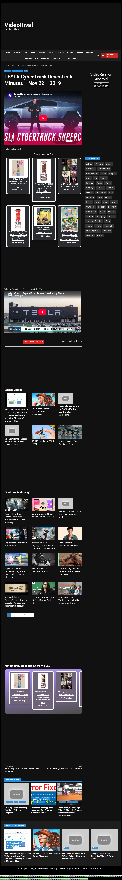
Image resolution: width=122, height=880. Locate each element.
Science (42, 52)
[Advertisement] (86, 25)
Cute (88, 178)
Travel (98, 226)
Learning (60, 52)
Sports (112, 216)
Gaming (80, 52)
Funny (33, 52)
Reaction (112, 207)
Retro (102, 211)
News (75, 58)
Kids (111, 192)
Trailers (17, 52)
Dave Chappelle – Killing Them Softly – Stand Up (22, 769)
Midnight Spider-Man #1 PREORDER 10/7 (69, 185)
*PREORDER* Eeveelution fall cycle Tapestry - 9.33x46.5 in (18, 182)
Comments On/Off (33, 341)
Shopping (101, 216)
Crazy (103, 173)
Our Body (90, 207)
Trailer (89, 226)
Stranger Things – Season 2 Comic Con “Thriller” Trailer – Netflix (16, 441)
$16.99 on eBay (44, 197)
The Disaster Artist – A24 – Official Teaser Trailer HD (43, 600)
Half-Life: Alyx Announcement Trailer (64, 767)
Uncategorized (93, 230)
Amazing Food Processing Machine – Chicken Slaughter (16, 794)
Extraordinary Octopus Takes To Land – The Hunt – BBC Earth (70, 571)
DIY (40, 799)
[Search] (98, 55)
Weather (107, 230)
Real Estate (91, 211)
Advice (35, 799)
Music (8, 52)
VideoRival (18, 24)
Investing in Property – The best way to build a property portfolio (68, 600)
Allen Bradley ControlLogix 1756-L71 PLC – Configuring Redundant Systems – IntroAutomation (69, 794)
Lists (100, 197)
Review (69, 802)
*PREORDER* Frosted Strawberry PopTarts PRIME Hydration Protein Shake (18, 235)
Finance (70, 52)
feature (103, 178)
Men (97, 202)
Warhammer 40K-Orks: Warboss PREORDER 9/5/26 (44, 230)
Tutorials (41, 802)
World (51, 52)
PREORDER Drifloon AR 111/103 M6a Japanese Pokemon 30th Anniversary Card (69, 235)
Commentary (104, 168)
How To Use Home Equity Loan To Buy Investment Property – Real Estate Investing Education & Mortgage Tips (16, 415)
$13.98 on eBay (69, 243)
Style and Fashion (94, 221)
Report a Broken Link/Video (72, 341)
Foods (16, 802)
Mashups (89, 52)
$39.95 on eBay (44, 236)
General (100, 187)
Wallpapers (57, 58)
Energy (15, 71)
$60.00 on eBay (18, 190)
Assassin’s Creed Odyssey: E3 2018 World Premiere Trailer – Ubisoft (43, 545)
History (89, 192)
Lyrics (107, 197)
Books (67, 58)
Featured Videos (31, 58)
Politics (101, 207)
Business (8, 71)
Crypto (112, 173)
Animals (99, 164)
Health (110, 187)
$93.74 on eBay (69, 190)
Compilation (91, 173)
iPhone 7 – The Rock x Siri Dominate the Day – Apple (69, 514)
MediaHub (45, 58)
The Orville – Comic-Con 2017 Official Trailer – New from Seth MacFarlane (75, 840)
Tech (25, 52)
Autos (109, 164)
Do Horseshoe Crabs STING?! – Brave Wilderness (41, 411)
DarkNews (86, 868)
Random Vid (110, 55)
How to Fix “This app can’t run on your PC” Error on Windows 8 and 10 (43, 794)
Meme (89, 202)
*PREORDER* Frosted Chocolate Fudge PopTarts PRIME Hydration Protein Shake (44, 189)
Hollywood (101, 192)
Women (89, 235)
